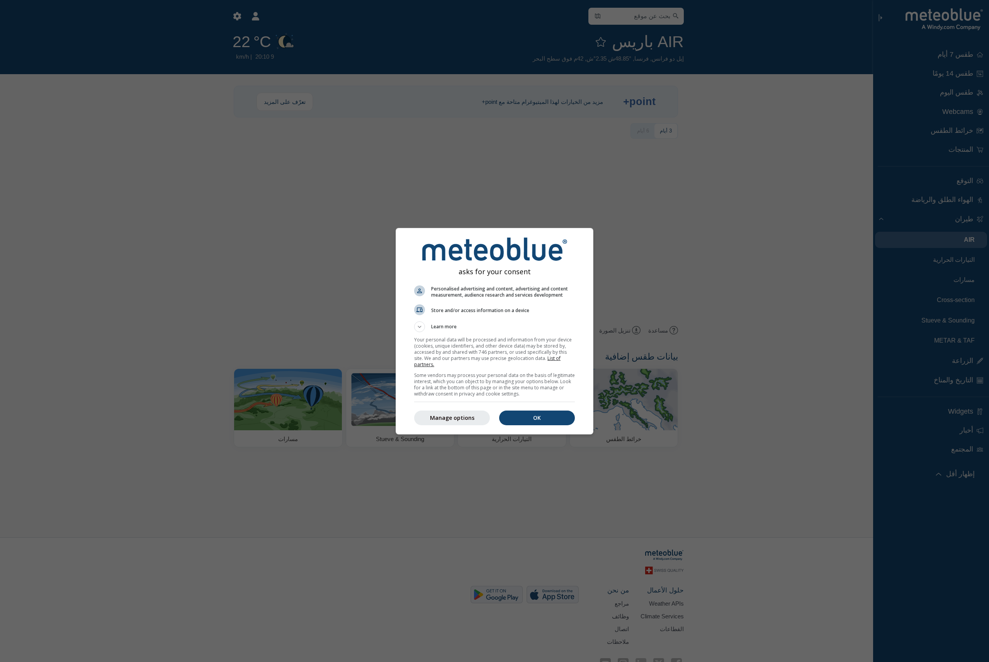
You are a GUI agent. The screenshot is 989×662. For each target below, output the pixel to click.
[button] (494, 326)
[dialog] (494, 331)
